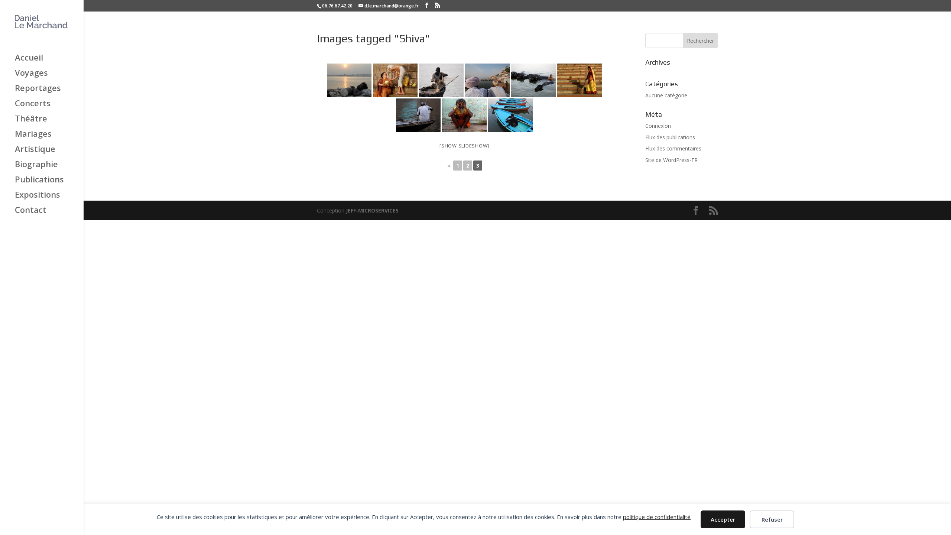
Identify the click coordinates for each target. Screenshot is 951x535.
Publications (39, 180)
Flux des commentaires (673, 148)
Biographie (36, 164)
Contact (30, 210)
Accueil (29, 58)
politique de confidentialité (657, 517)
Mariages (33, 134)
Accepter (723, 519)
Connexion (658, 125)
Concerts (33, 103)
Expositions (37, 195)
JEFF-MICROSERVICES (372, 210)
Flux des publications (670, 137)
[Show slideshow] (464, 145)
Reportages (38, 88)
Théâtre (31, 119)
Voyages (31, 73)
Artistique (35, 149)
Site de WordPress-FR (671, 159)
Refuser (772, 519)
